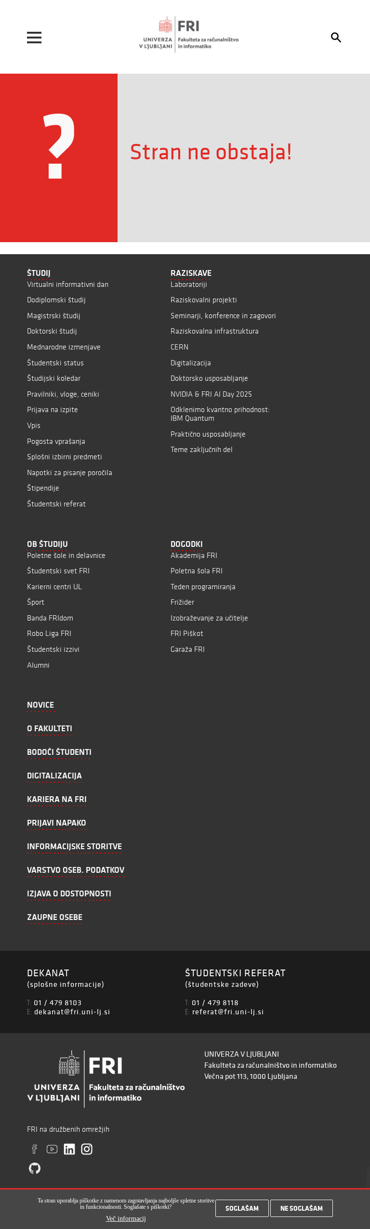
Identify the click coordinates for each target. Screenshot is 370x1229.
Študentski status (55, 362)
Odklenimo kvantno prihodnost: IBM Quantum (220, 414)
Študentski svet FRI (58, 570)
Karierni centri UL (54, 586)
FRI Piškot (187, 633)
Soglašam (242, 1208)
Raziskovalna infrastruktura (215, 331)
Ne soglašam (301, 1208)
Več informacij (126, 1218)
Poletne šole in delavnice (66, 555)
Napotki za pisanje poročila (69, 472)
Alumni (38, 665)
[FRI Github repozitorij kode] (34, 1168)
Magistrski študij (53, 315)
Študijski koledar (53, 378)
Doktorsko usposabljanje (209, 378)
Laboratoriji (189, 284)
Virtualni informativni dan (67, 284)
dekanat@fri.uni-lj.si (72, 1011)
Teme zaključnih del (202, 449)
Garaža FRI (188, 649)
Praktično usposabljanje (208, 434)
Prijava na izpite (52, 409)
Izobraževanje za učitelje (209, 617)
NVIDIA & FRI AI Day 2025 (211, 394)
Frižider (182, 602)
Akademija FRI (194, 555)
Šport (35, 602)
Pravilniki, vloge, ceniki (63, 394)
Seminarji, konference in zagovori (223, 315)
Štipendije (43, 487)
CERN (179, 346)
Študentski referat (56, 503)
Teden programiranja (203, 586)
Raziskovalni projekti (204, 299)
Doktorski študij (52, 331)
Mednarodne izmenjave (64, 346)
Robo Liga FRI (49, 633)
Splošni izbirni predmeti (64, 456)
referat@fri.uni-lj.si (228, 1011)
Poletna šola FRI (197, 570)
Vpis (33, 425)
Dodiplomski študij (56, 299)
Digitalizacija (191, 362)
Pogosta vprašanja (56, 441)
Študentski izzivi (53, 649)
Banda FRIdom (50, 617)
